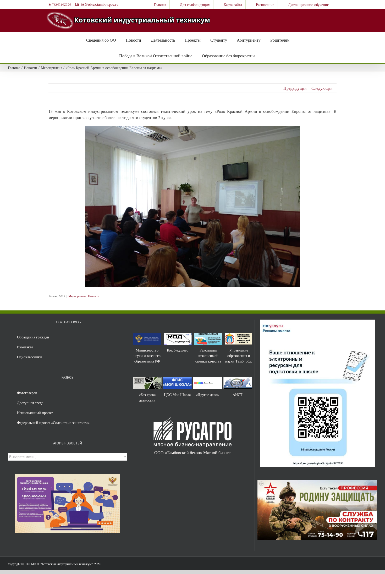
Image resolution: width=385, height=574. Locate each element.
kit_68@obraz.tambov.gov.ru (96, 4)
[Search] (260, 55)
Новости (93, 296)
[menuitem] (156, 4)
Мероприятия (77, 296)
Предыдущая (294, 88)
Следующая (321, 88)
